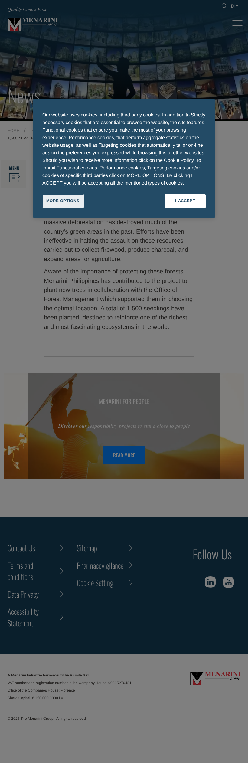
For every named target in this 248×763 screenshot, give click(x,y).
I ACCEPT (185, 200)
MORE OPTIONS (63, 200)
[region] (124, 158)
